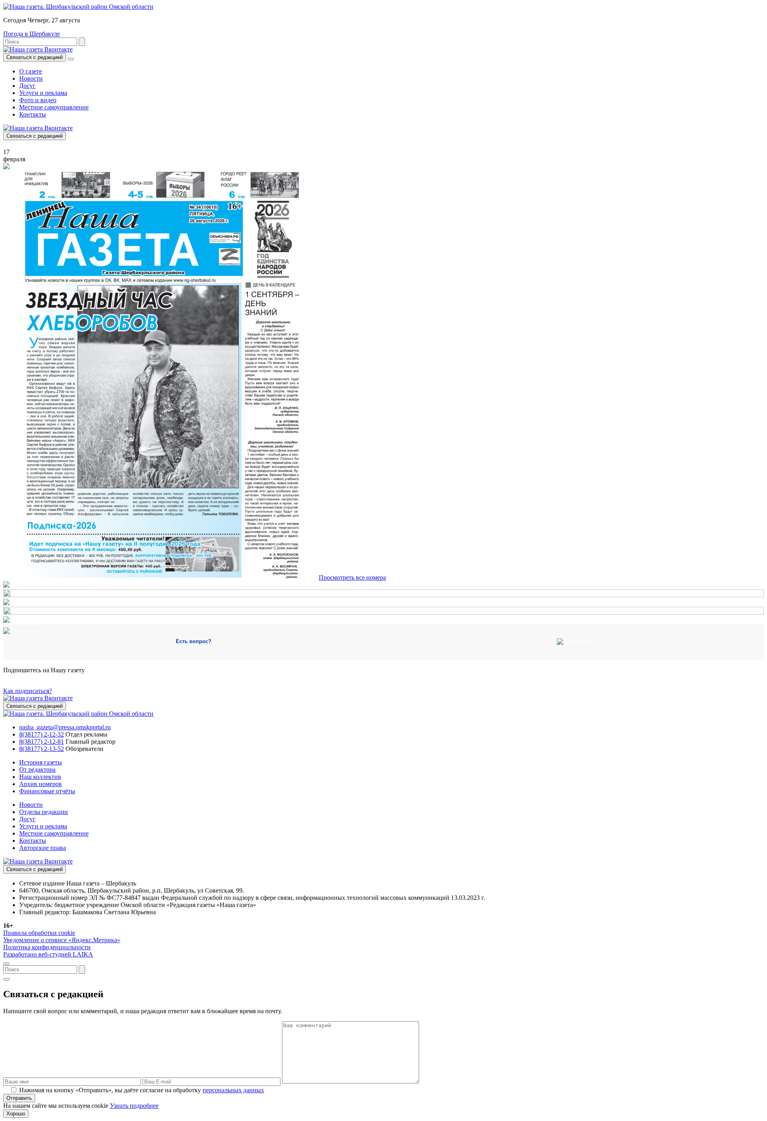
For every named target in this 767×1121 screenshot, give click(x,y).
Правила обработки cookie (39, 932)
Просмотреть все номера (352, 577)
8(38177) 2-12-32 (41, 734)
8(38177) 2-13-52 (41, 748)
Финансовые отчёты (47, 791)
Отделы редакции (43, 811)
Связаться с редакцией (34, 57)
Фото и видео (37, 100)
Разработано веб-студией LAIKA (48, 954)
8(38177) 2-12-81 (41, 741)
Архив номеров (40, 783)
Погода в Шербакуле (31, 33)
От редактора (37, 769)
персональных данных (233, 1090)
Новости (31, 78)
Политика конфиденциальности (47, 947)
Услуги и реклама (43, 92)
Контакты (32, 114)
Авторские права (42, 847)
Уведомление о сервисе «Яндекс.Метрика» (61, 940)
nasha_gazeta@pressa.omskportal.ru (65, 727)
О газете (30, 71)
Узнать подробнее (134, 1105)
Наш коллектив (40, 776)
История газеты (40, 762)
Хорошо (15, 1114)
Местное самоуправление (54, 107)
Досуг (27, 85)
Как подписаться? (27, 690)
